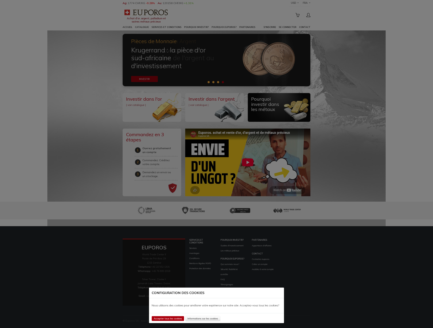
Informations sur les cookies (203, 318)
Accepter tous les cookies (168, 318)
